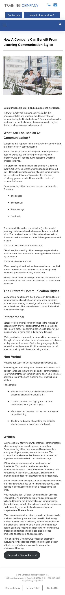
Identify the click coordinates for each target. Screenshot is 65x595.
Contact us (14, 15)
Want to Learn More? (42, 15)
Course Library (12, 587)
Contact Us (52, 587)
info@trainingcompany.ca (32, 580)
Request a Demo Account (22, 555)
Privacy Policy (33, 587)
